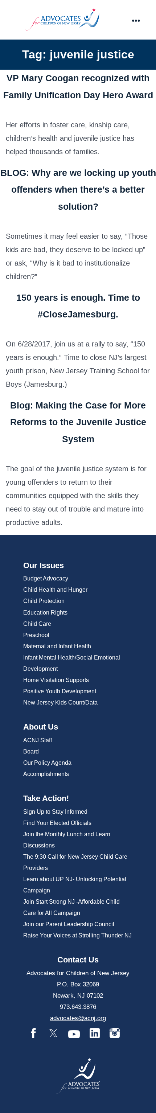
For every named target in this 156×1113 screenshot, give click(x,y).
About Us (40, 726)
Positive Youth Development (59, 691)
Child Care (37, 624)
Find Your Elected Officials (57, 823)
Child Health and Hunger (55, 590)
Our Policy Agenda (47, 763)
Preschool (36, 635)
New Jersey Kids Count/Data (60, 702)
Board (31, 751)
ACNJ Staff (37, 740)
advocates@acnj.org (78, 1018)
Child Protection (44, 601)
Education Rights (45, 612)
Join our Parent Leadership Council (68, 924)
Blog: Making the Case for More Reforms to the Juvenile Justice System (78, 422)
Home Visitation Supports (56, 680)
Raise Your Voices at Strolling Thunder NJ (77, 935)
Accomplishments (46, 774)
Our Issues (43, 565)
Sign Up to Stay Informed (55, 812)
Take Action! (46, 798)
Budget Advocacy (45, 578)
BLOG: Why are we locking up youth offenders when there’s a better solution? (78, 189)
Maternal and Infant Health (57, 646)
